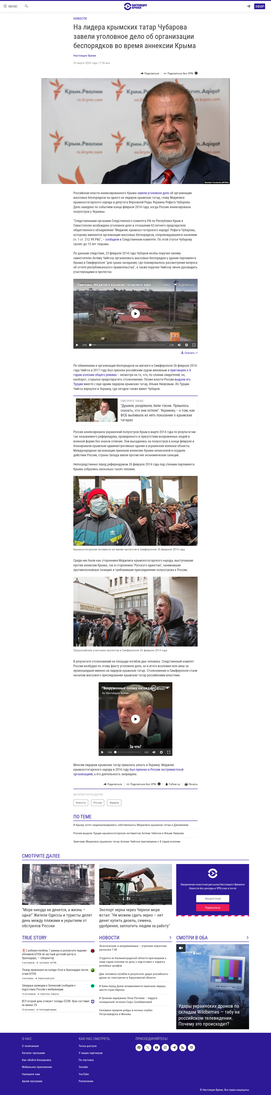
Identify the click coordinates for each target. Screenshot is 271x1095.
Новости (80, 18)
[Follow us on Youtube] (156, 1047)
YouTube (84, 1074)
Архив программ (32, 1081)
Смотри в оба (192, 938)
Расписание (86, 1081)
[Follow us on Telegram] (174, 1047)
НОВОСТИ (109, 938)
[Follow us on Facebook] (139, 1047)
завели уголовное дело (153, 193)
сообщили (112, 239)
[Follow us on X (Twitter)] (147, 1047)
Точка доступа (88, 1046)
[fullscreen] (194, 345)
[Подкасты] (191, 1047)
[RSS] (182, 1047)
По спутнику (86, 1060)
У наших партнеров (91, 1053)
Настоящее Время (84, 55)
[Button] (150, 73)
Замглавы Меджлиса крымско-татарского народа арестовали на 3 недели (134, 285)
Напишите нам (31, 1074)
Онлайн (83, 1067)
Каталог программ (33, 1053)
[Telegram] (248, 6)
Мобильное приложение (37, 1067)
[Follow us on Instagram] (165, 1047)
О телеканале (30, 1046)
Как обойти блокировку (36, 1060)
